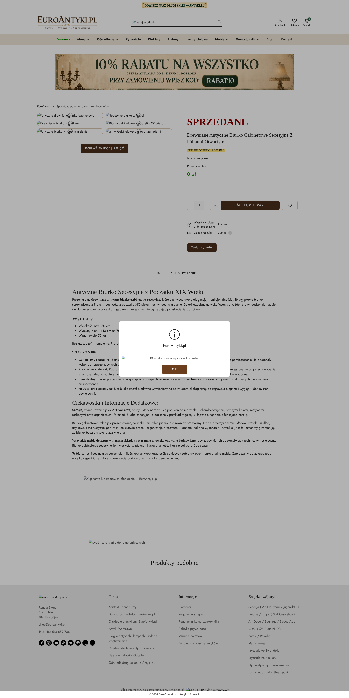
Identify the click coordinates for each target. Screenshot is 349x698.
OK (174, 369)
